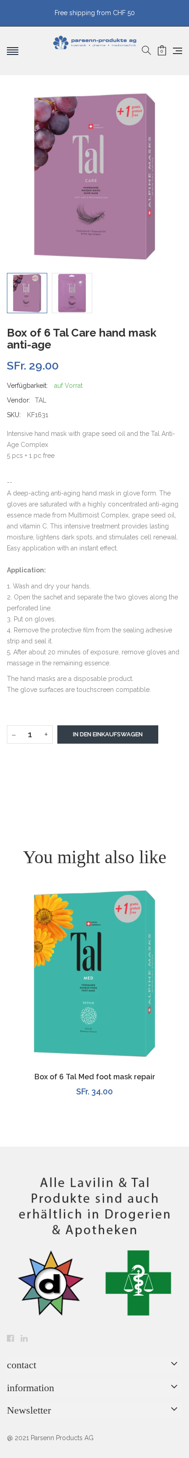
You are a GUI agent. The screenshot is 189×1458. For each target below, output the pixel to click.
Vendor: (18, 400)
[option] (27, 293)
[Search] (146, 51)
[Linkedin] (24, 1339)
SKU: (14, 415)
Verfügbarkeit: (27, 385)
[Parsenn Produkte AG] (94, 51)
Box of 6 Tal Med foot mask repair (94, 1076)
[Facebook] (10, 1339)
